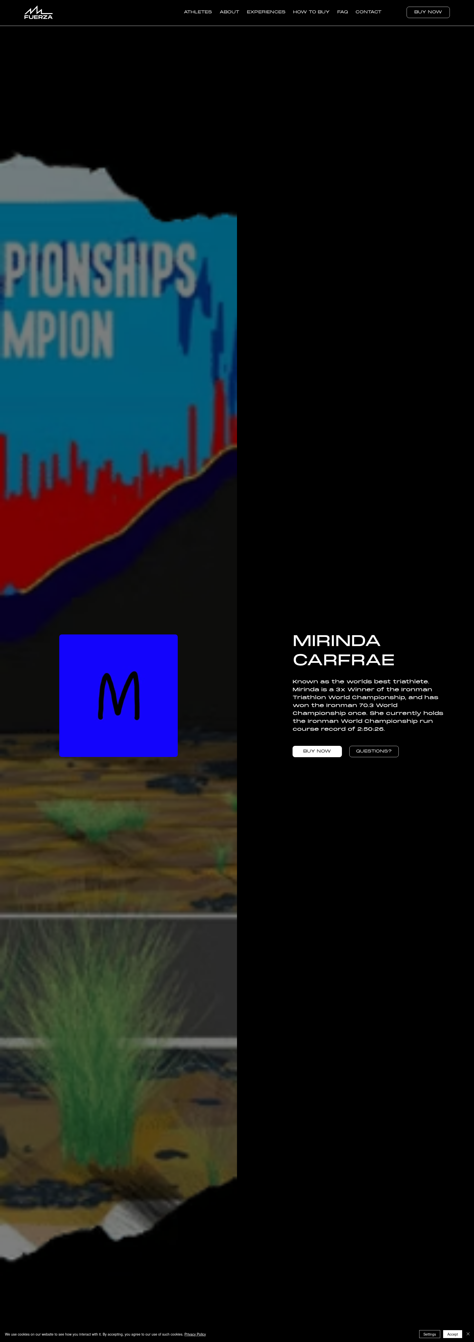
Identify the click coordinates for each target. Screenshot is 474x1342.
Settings (429, 1334)
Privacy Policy (195, 1334)
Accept (452, 1334)
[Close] (468, 1334)
